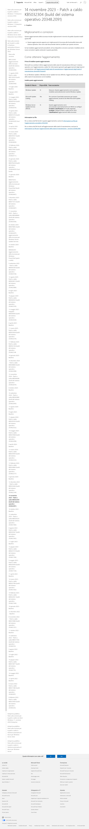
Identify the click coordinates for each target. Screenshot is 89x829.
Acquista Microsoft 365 (52, 2)
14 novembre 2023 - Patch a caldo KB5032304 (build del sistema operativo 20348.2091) (14, 501)
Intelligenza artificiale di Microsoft (9, 792)
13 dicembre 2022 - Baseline (14, 613)
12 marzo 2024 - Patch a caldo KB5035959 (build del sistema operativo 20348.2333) (14, 455)
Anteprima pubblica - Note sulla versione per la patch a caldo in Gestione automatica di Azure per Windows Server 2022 (14, 731)
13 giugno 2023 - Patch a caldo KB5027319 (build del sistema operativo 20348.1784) (14, 552)
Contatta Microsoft (23, 825)
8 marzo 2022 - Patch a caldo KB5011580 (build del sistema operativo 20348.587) (14, 689)
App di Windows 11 (6, 782)
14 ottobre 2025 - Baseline (14, 246)
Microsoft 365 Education (65, 773)
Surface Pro (4, 765)
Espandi (41, 2)
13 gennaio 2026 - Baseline (14, 175)
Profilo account (34, 765)
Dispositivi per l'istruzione (65, 768)
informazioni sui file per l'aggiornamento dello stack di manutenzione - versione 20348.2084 (52, 128)
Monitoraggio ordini (35, 776)
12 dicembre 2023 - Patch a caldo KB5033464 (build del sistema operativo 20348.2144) (14, 487)
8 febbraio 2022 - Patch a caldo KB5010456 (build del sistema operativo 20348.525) (14, 702)
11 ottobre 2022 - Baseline (14, 631)
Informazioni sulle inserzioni (58, 825)
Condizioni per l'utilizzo (39, 825)
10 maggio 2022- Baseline (14, 674)
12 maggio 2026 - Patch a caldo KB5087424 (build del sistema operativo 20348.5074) (14, 102)
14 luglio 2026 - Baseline (13, 88)
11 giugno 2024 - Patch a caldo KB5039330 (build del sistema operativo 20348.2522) (14, 422)
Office (34, 2)
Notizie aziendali (63, 798)
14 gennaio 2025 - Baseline (14, 356)
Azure (3, 798)
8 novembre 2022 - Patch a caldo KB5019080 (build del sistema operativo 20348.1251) (14, 622)
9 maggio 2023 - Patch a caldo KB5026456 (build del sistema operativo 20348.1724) (14, 565)
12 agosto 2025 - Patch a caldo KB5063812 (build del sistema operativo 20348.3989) (14, 282)
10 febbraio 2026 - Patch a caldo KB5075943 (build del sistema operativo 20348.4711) (14, 150)
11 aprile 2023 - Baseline (13, 575)
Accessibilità (62, 806)
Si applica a (29, 25)
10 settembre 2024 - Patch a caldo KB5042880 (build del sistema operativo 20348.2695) (14, 398)
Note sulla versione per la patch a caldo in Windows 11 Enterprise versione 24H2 (15, 23)
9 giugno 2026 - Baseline (13, 93)
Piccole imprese (5, 812)
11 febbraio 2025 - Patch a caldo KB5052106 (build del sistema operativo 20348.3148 (14, 347)
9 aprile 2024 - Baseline (13, 445)
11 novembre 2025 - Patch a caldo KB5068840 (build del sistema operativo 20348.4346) (14, 216)
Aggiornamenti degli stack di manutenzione (50, 69)
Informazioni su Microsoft (65, 795)
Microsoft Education (64, 765)
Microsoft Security (6, 795)
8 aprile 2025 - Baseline (13, 324)
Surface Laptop (5, 768)
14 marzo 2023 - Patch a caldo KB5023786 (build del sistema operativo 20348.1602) (14, 584)
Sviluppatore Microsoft (36, 792)
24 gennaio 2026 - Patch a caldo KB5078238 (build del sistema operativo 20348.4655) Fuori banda (14, 165)
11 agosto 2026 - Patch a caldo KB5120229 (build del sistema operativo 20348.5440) (14, 78)
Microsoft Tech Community (36, 801)
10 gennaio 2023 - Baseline (14, 607)
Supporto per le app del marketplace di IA (40, 798)
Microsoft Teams (5, 809)
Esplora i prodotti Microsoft (8, 779)
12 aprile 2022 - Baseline (13, 679)
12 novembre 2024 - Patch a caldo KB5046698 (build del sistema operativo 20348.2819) (14, 379)
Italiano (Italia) (8, 817)
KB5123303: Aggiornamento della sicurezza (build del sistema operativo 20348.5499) (14, 65)
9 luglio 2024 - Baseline (13, 413)
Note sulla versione (12, 55)
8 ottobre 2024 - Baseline (14, 389)
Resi (32, 773)
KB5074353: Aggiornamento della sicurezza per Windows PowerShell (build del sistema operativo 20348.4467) (14, 187)
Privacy (30, 825)
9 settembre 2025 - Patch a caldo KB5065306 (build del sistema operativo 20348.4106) (14, 268)
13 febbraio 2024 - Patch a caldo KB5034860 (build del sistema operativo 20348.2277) (14, 468)
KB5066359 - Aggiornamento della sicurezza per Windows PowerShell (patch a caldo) (14, 255)
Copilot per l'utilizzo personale (8, 773)
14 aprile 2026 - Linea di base (13, 127)
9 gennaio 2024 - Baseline (14, 478)
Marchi (48, 825)
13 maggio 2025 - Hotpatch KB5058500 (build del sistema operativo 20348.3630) (14, 314)
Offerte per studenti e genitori (66, 782)
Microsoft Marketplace (36, 804)
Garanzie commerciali (35, 782)
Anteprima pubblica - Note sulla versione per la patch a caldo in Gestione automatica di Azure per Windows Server (14, 746)
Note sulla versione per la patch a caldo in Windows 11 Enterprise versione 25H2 (15, 13)
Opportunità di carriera (65, 792)
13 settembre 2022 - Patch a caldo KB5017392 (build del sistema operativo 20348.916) (14, 641)
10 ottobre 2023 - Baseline (14, 510)
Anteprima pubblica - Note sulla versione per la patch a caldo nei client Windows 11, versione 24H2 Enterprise (15, 718)
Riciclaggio (33, 779)
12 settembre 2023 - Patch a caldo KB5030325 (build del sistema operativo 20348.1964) (14, 519)
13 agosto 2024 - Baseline (14, 408)
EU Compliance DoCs (70, 825)
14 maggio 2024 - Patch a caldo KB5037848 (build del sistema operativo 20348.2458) (14, 436)
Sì (50, 756)
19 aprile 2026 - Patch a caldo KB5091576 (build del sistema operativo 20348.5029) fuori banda (14, 117)
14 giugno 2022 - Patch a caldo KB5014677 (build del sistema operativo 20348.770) (14, 665)
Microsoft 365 (28, 2)
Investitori (62, 804)
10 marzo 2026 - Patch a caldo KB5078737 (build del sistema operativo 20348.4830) (14, 137)
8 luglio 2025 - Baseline (13, 292)
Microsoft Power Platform (36, 806)
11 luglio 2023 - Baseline (13, 543)
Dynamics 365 (5, 801)
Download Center (34, 768)
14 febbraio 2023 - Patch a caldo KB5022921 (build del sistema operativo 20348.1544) (14, 598)
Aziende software (34, 809)
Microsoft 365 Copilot (6, 806)
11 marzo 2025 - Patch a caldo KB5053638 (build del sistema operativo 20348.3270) (14, 333)
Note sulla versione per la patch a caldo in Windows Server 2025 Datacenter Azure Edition (15, 34)
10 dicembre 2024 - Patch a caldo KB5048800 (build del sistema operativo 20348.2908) (14, 366)
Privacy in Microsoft (64, 801)
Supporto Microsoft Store (36, 770)
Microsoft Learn (34, 795)
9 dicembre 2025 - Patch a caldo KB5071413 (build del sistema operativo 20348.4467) (14, 203)
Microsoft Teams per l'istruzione (67, 770)
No (61, 756)
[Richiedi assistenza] (80, 2)
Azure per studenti (64, 784)
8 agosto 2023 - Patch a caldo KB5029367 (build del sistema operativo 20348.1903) (14, 533)
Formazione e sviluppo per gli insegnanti (68, 779)
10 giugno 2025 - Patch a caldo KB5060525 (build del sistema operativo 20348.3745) (14, 301)
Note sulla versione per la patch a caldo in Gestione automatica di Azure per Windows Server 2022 (14, 46)
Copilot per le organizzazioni (8, 770)
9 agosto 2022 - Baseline (13, 650)
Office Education (63, 776)
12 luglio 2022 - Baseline (13, 655)
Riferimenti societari (12, 825)
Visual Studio (34, 812)
